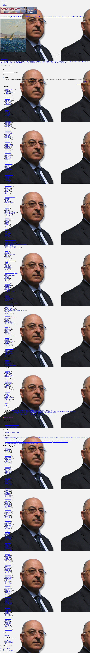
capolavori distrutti (9, 202)
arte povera (7, 171)
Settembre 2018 (8, 553)
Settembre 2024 (8, 473)
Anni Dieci (15, 61)
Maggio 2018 (8, 557)
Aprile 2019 (7, 545)
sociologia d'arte (8, 382)
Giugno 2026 (8, 450)
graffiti (6, 262)
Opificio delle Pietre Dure (10, 335)
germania (7, 257)
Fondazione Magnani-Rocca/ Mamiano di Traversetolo (16, 244)
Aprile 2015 (7, 598)
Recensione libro (8, 363)
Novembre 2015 (8, 590)
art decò (6, 116)
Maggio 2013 (8, 623)
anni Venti (20, 61)
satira (6, 370)
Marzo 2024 (7, 480)
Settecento (7, 378)
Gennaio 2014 (8, 614)
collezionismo (8, 214)
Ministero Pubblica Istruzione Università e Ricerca (15, 310)
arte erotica (7, 138)
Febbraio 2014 (8, 613)
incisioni (9, 233)
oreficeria (7, 336)
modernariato (7, 312)
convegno (7, 218)
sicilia (6, 381)
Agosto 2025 (7, 461)
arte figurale (7, 146)
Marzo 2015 (7, 599)
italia (40, 61)
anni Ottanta (7, 102)
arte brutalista (8, 126)
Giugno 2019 (8, 543)
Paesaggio (51, 61)
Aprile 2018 (7, 558)
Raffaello (7, 362)
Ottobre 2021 (8, 512)
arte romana (7, 176)
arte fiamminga (8, 144)
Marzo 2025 (7, 467)
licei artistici (7, 283)
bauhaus (7, 190)
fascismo (7, 234)
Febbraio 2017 (8, 573)
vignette (6, 405)
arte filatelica (7, 147)
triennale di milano (9, 397)
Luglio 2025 (7, 462)
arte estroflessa (8, 139)
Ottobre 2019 (8, 538)
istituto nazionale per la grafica (11, 273)
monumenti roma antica (9, 317)
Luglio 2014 (7, 608)
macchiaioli (7, 290)
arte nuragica (7, 165)
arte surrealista (8, 181)
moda (6, 311)
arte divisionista (8, 134)
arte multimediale (8, 164)
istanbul (46, 62)
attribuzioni (7, 188)
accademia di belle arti (8, 61)
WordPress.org (8, 643)
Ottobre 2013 (8, 617)
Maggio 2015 (8, 597)
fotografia (7, 248)
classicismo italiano (9, 213)
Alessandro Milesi (77, 61)
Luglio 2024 (7, 475)
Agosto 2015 (7, 593)
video (6, 404)
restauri (6, 364)
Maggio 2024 (8, 478)
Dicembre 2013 (8, 615)
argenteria (10, 118)
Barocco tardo (8, 189)
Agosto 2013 (7, 620)
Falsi (6, 232)
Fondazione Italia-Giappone (10, 243)
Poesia (6, 346)
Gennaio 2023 (8, 495)
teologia (6, 394)
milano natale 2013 (9, 305)
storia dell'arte (68, 61)
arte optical (7, 167)
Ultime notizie (8, 417)
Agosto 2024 (7, 474)
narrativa (7, 325)
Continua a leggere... (4, 59)
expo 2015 (7, 231)
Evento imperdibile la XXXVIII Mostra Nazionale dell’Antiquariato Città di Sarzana (21, 443)
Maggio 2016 (8, 583)
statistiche (7, 386)
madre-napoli (7, 294)
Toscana (7, 395)
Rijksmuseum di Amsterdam (10, 365)
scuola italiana (8, 373)
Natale (6, 327)
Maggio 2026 (8, 451)
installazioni (7, 269)
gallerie (37, 61)
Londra (6, 288)
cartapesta (7, 204)
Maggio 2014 (8, 610)
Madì (6, 292)
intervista (7, 270)
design (6, 222)
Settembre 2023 (8, 486)
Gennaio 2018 (8, 561)
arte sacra (7, 179)
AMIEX (7, 96)
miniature (7, 307)
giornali (6, 259)
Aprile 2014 (7, 611)
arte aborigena (8, 121)
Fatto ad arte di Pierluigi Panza (11, 423)
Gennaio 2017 (8, 575)
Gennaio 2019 (8, 548)
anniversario (7, 109)
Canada (6, 200)
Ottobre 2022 (8, 499)
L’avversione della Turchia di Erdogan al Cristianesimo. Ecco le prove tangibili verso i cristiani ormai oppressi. (35, 412)
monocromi (7, 316)
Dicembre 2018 (8, 549)
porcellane (7, 354)
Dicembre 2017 (8, 562)
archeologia (7, 112)
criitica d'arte (27, 61)
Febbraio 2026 (8, 455)
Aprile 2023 (7, 492)
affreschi (7, 90)
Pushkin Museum (8, 357)
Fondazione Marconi (9, 245)
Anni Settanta (8, 105)
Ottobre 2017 (8, 565)
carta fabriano (8, 203)
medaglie (7, 300)
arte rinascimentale (9, 175)
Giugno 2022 (8, 503)
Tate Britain (7, 392)
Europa (6, 229)
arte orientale (7, 168)
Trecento (7, 396)
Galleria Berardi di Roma (32, 62)
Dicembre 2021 (8, 510)
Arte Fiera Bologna (9, 145)
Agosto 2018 (7, 554)
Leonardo (7, 278)
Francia (6, 249)
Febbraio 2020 (8, 534)
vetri (6, 403)
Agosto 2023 (7, 488)
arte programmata (8, 172)
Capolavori (7, 201)
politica (6, 350)
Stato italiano (7, 387)
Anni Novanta (8, 101)
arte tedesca (7, 182)
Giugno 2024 (8, 477)
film (6, 238)
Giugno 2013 (8, 622)
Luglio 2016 (7, 581)
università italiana (8, 399)
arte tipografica (8, 185)
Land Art (7, 276)
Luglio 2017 (7, 568)
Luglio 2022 (7, 502)
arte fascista (7, 142)
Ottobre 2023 (8, 485)
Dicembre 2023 (8, 483)
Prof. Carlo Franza (52, 62)
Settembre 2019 (8, 539)
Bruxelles (7, 198)
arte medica (7, 158)
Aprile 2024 (7, 479)
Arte (23, 61)
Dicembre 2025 (8, 457)
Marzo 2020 (7, 533)
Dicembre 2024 (8, 470)
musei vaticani (8, 321)
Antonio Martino (8, 422)
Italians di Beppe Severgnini (10, 426)
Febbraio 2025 (8, 468)
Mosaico (7, 318)
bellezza (7, 191)
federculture (7, 235)
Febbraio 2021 (8, 521)
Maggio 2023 (8, 491)
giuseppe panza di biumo (10, 260)
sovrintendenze (8, 383)
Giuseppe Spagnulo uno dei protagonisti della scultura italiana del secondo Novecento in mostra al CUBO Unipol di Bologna (29, 440)
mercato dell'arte (8, 302)
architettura (7, 113)
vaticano (7, 401)
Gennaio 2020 (8, 535)
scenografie (7, 371)
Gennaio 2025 (8, 469)
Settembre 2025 (8, 460)
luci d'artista (7, 289)
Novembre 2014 (8, 603)
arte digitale (7, 132)
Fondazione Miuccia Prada (10, 246)
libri (6, 280)
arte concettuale (8, 127)
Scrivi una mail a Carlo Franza (83, 83)
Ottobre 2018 (8, 551)
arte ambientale (8, 122)
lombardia (7, 287)
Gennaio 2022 (8, 508)
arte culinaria (7, 129)
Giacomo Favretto (41, 62)
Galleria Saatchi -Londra (10, 254)
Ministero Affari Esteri (9, 308)
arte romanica (8, 177)
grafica (6, 263)
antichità (7, 110)
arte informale (8, 153)
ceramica (7, 208)
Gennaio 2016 (8, 588)
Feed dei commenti (9, 642)
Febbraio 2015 (8, 600)
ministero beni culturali (9, 309)
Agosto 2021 (7, 514)
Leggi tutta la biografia (84, 81)
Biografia (5, 5)
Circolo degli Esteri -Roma (10, 212)
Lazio (6, 277)
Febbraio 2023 (8, 494)
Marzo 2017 (7, 572)
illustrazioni (7, 266)
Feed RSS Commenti (12, 650)
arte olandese (7, 166)
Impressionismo (8, 267)
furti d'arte (7, 252)
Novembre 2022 (8, 497)
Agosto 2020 (7, 527)
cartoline (7, 205)
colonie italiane (8, 215)
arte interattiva (8, 154)
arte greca (7, 151)
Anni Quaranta (8, 103)
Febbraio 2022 (8, 507)
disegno (6, 225)
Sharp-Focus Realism (9, 379)
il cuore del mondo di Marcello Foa (12, 425)
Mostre (43, 61)
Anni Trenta (7, 106)
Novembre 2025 (8, 458)
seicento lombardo (8, 375)
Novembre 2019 (8, 537)
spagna (6, 384)
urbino (6, 400)
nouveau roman (8, 332)
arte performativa (8, 169)
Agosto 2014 (7, 606)
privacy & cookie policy (5, 648)
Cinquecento (7, 211)
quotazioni (7, 360)
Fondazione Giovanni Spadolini (11, 241)
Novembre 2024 (8, 471)
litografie (7, 286)
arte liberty (7, 156)
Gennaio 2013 (8, 627)
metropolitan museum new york (11, 303)
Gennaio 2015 (8, 601)
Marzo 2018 (7, 559)
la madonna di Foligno (9, 275)
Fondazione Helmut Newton (10, 242)
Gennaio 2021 (8, 522)
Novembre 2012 (8, 630)
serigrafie (7, 377)
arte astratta (7, 124)
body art (7, 196)
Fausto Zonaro (6, 62)
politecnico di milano (9, 349)
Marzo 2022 (7, 506)
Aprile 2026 (7, 452)
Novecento (7, 333)
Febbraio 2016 (8, 587)
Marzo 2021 (7, 519)
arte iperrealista (8, 155)
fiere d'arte (7, 237)
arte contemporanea (9, 128)
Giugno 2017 (8, 569)
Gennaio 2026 (8, 456)
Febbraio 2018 (8, 560)
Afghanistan (7, 91)
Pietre (6, 343)
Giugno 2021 (8, 516)
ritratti (61, 61)
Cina (6, 209)
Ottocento (47, 61)
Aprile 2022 (7, 505)
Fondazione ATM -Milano (10, 240)
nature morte (7, 328)
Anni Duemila (8, 100)
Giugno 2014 (8, 609)
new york (7, 331)
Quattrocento (7, 359)
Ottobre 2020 (8, 525)
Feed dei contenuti (8, 641)
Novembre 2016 (8, 577)
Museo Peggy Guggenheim (10, 323)
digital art (7, 223)
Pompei (6, 352)
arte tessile (7, 183)
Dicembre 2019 (8, 536)
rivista (6, 367)
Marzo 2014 (7, 612)
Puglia (6, 356)
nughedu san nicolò (9, 334)
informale (7, 268)
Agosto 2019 (7, 540)
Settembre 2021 (8, 513)
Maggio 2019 (8, 544)
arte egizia (7, 136)
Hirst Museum (8, 265)
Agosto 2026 (7, 448)
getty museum (8, 258)
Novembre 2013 (8, 616)
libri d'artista (7, 281)
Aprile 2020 (7, 532)
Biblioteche (7, 193)
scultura (6, 372)
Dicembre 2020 (8, 523)
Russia (6, 368)
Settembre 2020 (8, 526)
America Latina (8, 95)
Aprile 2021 (7, 518)
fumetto (6, 251)
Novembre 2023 (8, 484)
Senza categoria (8, 376)
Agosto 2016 (7, 580)
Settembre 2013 (8, 619)
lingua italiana (8, 285)
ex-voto (6, 230)
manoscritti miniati (8, 298)
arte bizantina (8, 125)
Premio (6, 355)
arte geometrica (8, 149)
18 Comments (3, 63)
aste (6, 187)
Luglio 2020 (7, 528)
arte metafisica (8, 159)
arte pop (7, 170)
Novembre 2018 (8, 550)
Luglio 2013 (7, 621)
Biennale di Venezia (9, 194)
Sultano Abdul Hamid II (61, 62)
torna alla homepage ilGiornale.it (6, 649)
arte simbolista (8, 180)
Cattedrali (7, 207)
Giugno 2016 (8, 582)
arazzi (6, 111)
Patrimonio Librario (9, 341)
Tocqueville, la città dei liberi (11, 427)
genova (6, 256)
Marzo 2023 (7, 493)
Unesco (6, 398)
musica (6, 324)
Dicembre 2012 (8, 629)
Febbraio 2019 (8, 547)
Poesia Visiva (8, 347)
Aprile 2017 (7, 571)
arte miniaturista (8, 161)
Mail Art (7, 295)
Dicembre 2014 (8, 602)
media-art (7, 301)
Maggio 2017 (8, 570)
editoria (6, 227)
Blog (4, 4)
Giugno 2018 (8, 556)
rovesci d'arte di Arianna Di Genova (12, 432)
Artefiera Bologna (8, 186)
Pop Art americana (9, 353)
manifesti (7, 296)
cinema (6, 210)
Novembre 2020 (8, 524)
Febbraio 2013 (8, 626)
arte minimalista (8, 162)
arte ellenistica (8, 137)
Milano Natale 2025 (9, 306)
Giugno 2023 (8, 490)
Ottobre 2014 (8, 604)
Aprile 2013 (7, 624)
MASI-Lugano (8, 299)
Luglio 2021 (7, 515)
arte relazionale (8, 173)
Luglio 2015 (7, 594)
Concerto (7, 216)
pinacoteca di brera (9, 344)
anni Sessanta (8, 104)
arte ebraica (7, 135)
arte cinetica (10, 133)
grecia (6, 264)
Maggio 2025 (8, 464)
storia (64, 61)
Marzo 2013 (7, 625)
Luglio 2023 (7, 489)
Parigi (6, 340)
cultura (31, 61)
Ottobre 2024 (8, 472)
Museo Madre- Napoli (9, 322)
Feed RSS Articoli (4, 650)
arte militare (7, 160)
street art (7, 390)
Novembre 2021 (8, 511)
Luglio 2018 (7, 555)
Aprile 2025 (7, 466)
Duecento (7, 226)
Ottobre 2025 (8, 459)
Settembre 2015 (8, 592)
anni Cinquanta (8, 98)
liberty (6, 279)
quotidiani (7, 361)
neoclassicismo (8, 329)
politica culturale (57, 61)
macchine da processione (10, 291)
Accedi (6, 640)
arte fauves (7, 143)
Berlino (6, 192)
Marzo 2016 (7, 586)
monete (6, 314)
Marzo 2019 (7, 546)
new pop (7, 330)
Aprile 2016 (7, 584)
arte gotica (7, 150)
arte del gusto (8, 131)
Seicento (7, 374)
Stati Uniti (7, 385)
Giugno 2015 (8, 595)
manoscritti (7, 297)
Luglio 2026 (7, 449)
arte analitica (7, 123)
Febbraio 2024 (8, 481)
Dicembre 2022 (8, 496)
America (7, 93)
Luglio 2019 (7, 542)
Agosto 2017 (7, 567)
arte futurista (7, 148)
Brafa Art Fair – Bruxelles (10, 197)
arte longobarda (8, 157)
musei (6, 320)
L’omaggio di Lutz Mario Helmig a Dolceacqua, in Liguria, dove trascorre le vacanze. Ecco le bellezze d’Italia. (31, 410)
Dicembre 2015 (8, 589)
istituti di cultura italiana (10, 272)
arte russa (7, 178)
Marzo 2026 (7, 453)
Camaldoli (7, 199)
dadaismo (7, 221)
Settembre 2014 (8, 605)
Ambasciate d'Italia (9, 92)
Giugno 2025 (8, 463)
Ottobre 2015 (8, 591)
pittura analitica (8, 345)
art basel (7, 115)
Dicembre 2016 (8, 576)
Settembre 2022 (8, 500)
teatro (6, 393)
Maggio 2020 (8, 530)
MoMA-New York (9, 313)
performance (7, 342)
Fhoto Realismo (8, 236)
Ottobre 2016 (8, 578)
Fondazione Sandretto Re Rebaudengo (12, 247)
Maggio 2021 (8, 517)
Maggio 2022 (8, 504)
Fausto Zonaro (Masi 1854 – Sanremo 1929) (18, 62)
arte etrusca (7, 140)
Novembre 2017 (8, 564)
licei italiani (7, 284)
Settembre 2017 (8, 566)
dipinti (34, 61)
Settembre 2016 (8, 579)
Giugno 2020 (8, 529)
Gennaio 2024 (8, 482)
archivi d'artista (8, 114)
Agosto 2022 (7, 501)
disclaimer (2, 646)
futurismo (7, 253)
